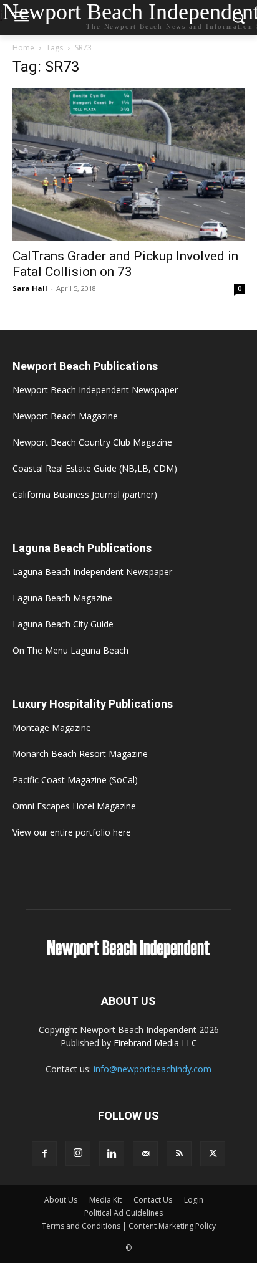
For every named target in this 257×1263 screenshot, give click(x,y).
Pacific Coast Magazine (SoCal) (75, 780)
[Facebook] (44, 1153)
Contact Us (152, 1199)
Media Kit (105, 1199)
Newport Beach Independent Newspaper (95, 390)
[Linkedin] (111, 1153)
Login (193, 1199)
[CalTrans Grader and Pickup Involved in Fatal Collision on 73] (128, 164)
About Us (60, 1199)
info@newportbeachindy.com (152, 1069)
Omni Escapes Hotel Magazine (74, 806)
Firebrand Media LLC (155, 1043)
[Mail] (145, 1153)
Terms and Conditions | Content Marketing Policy (129, 1226)
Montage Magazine (51, 727)
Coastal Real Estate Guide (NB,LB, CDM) (94, 468)
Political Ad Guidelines (123, 1213)
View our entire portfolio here (71, 832)
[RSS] (179, 1153)
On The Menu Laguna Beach (70, 650)
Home (23, 47)
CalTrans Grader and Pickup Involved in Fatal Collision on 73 (125, 264)
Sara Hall (29, 288)
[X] (212, 1153)
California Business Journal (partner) (84, 494)
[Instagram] (77, 1153)
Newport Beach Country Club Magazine (92, 442)
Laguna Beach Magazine (62, 598)
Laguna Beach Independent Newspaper (92, 572)
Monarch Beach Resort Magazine (80, 754)
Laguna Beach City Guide (63, 624)
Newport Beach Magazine (65, 416)
